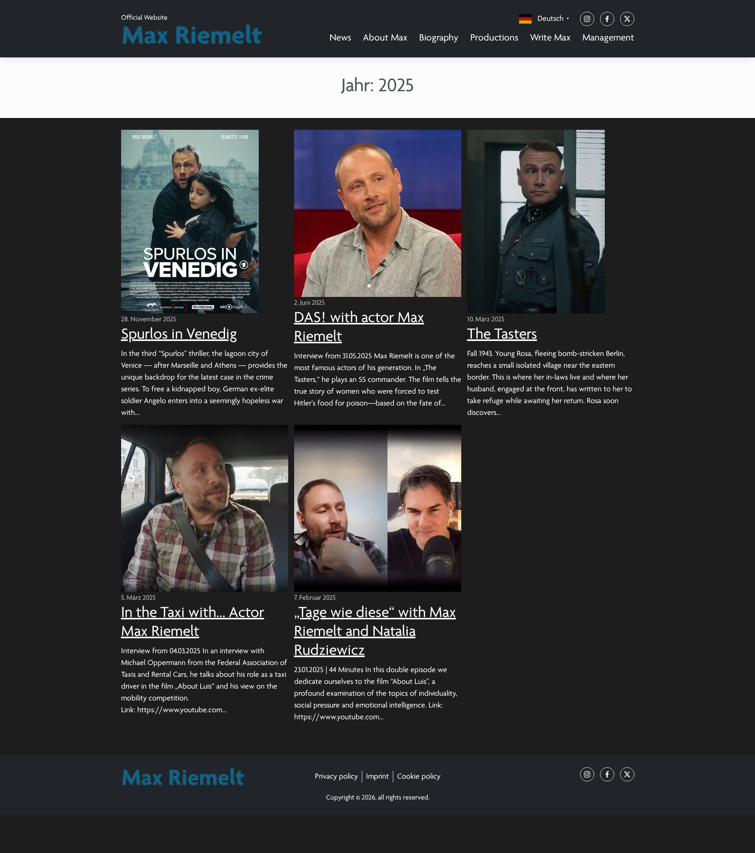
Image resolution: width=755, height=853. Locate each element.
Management (608, 38)
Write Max (550, 38)
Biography (439, 38)
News (340, 38)
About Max (385, 38)
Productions (494, 38)
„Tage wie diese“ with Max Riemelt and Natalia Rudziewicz (375, 632)
